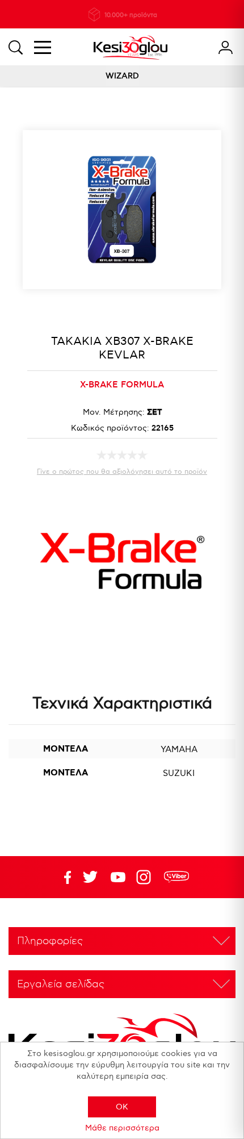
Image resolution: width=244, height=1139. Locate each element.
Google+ (145, 877)
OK (122, 1107)
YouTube (90, 877)
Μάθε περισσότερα (122, 1128)
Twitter (118, 877)
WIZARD (122, 76)
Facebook (62, 877)
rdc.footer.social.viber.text (176, 877)
